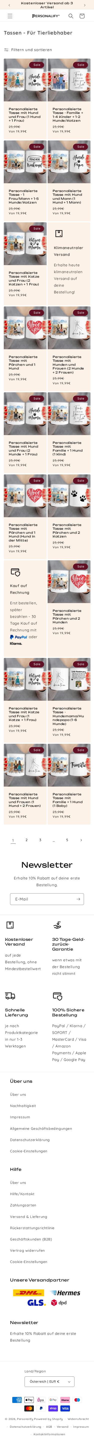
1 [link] (13, 840)
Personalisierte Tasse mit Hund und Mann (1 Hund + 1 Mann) (67, 196)
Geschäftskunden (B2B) (31, 1239)
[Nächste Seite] (80, 840)
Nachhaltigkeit (23, 1106)
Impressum (20, 1117)
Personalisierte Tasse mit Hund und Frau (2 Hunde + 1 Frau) (23, 448)
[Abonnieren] (78, 899)
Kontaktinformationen (49, 1434)
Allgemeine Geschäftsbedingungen (41, 1128)
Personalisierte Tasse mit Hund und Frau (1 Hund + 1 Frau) (25, 114)
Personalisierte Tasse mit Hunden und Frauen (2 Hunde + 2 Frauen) (68, 364)
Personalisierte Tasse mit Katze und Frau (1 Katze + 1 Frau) (24, 714)
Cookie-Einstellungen (28, 1151)
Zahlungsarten (23, 1205)
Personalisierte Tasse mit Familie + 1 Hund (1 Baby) (68, 800)
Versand (63, 1426)
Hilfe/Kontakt (22, 1194)
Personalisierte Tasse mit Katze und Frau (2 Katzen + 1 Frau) (24, 278)
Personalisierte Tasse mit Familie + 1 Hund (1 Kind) (68, 448)
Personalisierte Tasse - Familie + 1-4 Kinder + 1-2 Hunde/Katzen (68, 114)
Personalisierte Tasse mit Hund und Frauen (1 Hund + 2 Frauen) (25, 800)
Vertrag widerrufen (27, 1250)
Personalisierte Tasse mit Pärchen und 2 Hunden (67, 616)
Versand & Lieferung (28, 1216)
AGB (49, 1426)
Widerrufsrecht (78, 1419)
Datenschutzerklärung (30, 1140)
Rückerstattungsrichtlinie (32, 1228)
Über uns (18, 1094)
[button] (10, 16)
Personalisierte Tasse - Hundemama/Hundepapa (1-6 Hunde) (68, 716)
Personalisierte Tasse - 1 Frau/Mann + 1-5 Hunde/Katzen (24, 196)
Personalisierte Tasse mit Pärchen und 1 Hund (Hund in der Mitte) (23, 532)
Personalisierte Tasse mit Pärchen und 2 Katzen (67, 530)
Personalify (25, 1419)
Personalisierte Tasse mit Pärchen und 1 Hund (23, 363)
